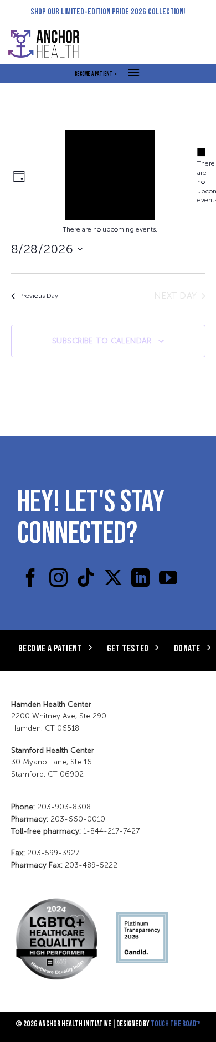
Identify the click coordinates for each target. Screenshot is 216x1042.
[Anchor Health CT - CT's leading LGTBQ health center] (49, 44)
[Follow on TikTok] (85, 579)
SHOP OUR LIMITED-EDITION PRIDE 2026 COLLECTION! (108, 11)
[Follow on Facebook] (31, 579)
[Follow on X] (113, 579)
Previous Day (38, 296)
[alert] (201, 176)
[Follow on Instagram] (58, 579)
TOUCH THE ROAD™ (176, 1023)
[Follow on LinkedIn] (140, 579)
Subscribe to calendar (102, 341)
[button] (133, 72)
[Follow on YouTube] (168, 579)
